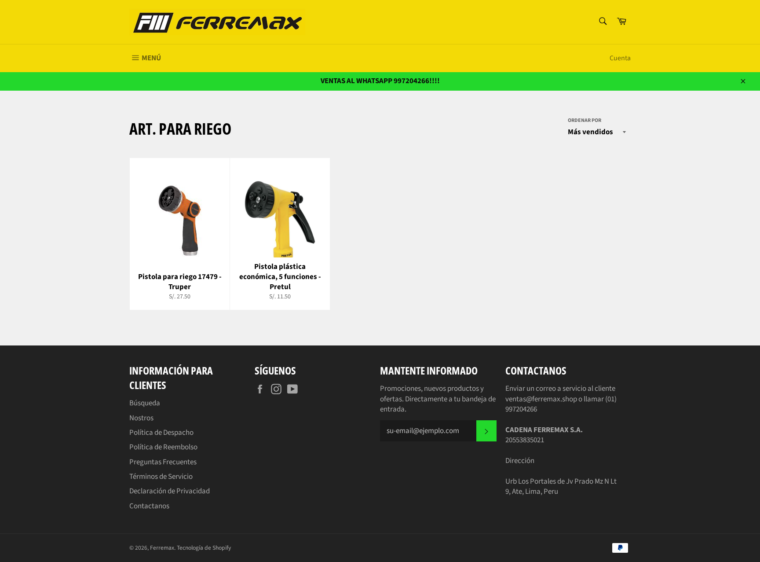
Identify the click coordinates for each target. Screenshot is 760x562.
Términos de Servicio (161, 476)
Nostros (141, 418)
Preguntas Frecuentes (163, 462)
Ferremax (162, 548)
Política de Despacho (161, 432)
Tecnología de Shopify (204, 548)
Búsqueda (144, 403)
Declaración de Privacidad (169, 491)
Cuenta (620, 58)
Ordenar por (584, 120)
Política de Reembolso (163, 447)
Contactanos (149, 506)
